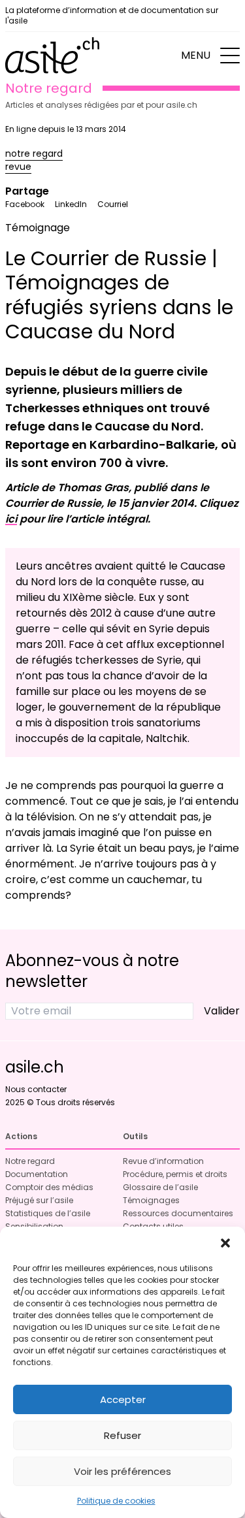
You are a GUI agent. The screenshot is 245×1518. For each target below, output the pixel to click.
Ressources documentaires (178, 1213)
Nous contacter (36, 1089)
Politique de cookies (116, 1500)
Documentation (36, 1174)
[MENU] (230, 55)
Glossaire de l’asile (160, 1187)
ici (11, 518)
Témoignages (151, 1200)
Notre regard (30, 1161)
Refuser (122, 1435)
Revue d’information (163, 1161)
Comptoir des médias (49, 1187)
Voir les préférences (122, 1471)
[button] (225, 1243)
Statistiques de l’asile (47, 1213)
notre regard (34, 153)
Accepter (123, 1399)
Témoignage (37, 227)
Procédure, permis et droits (175, 1174)
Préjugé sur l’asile (39, 1200)
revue (18, 166)
